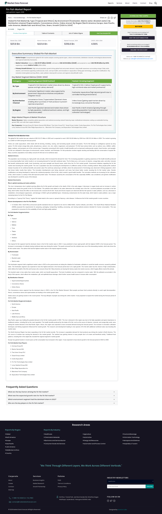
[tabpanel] (62, 207)
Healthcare (48, 434)
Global (7, 434)
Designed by (118, 510)
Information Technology (131, 437)
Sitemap (11, 490)
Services (119, 3)
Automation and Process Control (94, 444)
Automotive (87, 437)
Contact (143, 3)
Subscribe (150, 486)
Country (8, 453)
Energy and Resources (90, 440)
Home (10, 17)
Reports (111, 3)
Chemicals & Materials (52, 437)
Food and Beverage (19, 17)
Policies (61, 476)
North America (10, 437)
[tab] (20, 33)
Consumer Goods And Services (54, 444)
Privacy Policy (62, 487)
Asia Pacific (9, 444)
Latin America (10, 447)
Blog (150, 3)
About (127, 3)
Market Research (38, 483)
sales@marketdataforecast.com (141, 59)
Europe (8, 440)
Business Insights (38, 480)
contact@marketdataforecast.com (24, 502)
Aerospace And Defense (131, 440)
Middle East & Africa (12, 450)
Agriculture (87, 434)
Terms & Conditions (64, 483)
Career (10, 483)
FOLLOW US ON (113, 497)
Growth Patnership (39, 487)
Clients (134, 3)
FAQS (59, 480)
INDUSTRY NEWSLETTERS (117, 478)
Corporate (13, 476)
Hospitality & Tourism (130, 444)
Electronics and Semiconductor (55, 440)
